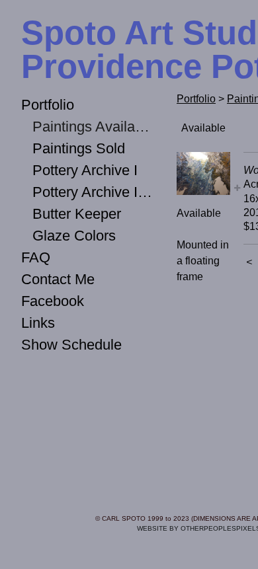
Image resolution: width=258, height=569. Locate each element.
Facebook (52, 301)
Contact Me (58, 279)
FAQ (35, 257)
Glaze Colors (74, 235)
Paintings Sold (78, 148)
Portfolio (47, 104)
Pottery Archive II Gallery (93, 192)
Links (38, 323)
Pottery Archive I (85, 170)
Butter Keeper (76, 214)
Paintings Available (93, 126)
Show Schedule (71, 344)
